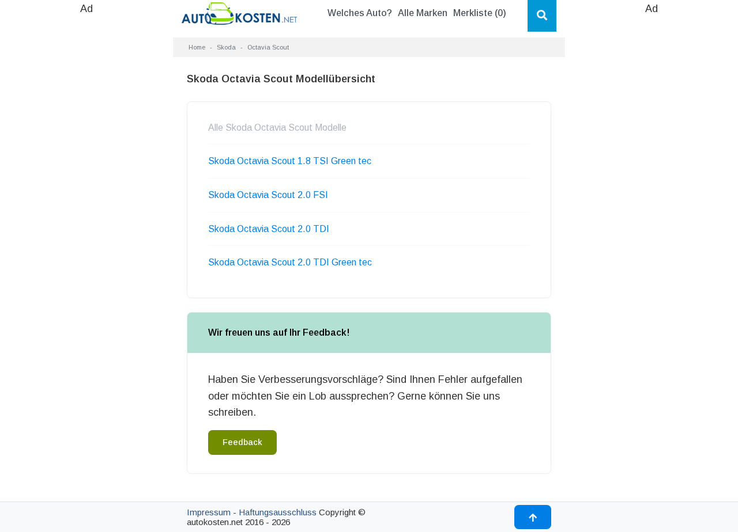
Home (197, 47)
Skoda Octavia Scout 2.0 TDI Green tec (290, 262)
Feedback (242, 442)
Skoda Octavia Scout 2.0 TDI (268, 229)
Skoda (226, 47)
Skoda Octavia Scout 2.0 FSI (268, 195)
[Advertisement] (86, 190)
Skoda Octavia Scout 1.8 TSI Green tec (289, 161)
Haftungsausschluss (278, 512)
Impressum (209, 512)
